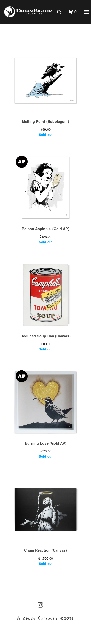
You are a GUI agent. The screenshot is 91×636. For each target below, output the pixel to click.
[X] (40, 618)
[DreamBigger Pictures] (28, 11)
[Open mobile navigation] (86, 12)
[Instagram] (40, 605)
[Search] (59, 12)
